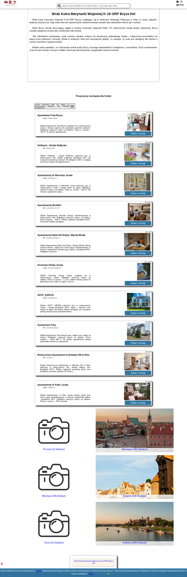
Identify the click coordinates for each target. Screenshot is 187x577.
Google (39, 571)
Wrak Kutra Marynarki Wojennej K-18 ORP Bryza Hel (93, 562)
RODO (91, 574)
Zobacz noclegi (138, 133)
